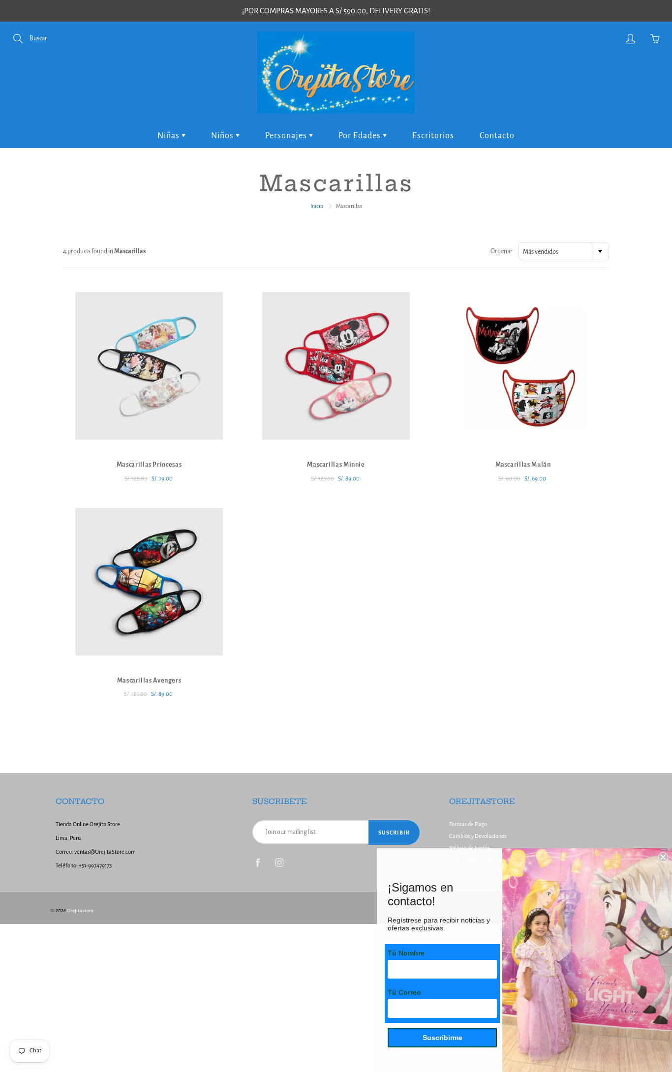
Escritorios (433, 135)
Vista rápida (149, 366)
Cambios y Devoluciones (478, 836)
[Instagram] (279, 862)
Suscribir (394, 832)
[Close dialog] (663, 857)
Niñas (169, 135)
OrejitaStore (80, 910)
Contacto (497, 135)
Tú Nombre (406, 953)
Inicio (316, 206)
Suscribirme (442, 1038)
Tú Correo (404, 992)
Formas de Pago (468, 824)
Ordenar (501, 251)
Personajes (287, 135)
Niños (223, 135)
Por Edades (360, 135)
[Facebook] (257, 862)
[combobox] (564, 251)
